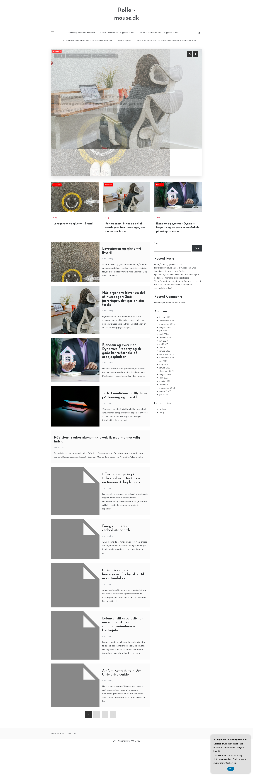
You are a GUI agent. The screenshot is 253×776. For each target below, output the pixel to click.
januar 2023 (164, 324)
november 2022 (166, 331)
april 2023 (164, 321)
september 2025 (167, 297)
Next (195, 54)
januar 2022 (164, 341)
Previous (189, 54)
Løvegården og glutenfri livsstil (73, 197)
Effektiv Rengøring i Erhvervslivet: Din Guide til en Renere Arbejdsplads (123, 452)
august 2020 (165, 364)
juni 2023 (163, 314)
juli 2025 (163, 304)
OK (230, 769)
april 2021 (164, 351)
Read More (190, 101)
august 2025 (165, 301)
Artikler (162, 382)
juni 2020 (163, 368)
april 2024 (164, 307)
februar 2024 (165, 311)
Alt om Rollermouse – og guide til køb (117, 32)
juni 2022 (163, 334)
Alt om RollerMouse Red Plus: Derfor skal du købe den (87, 40)
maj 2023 (163, 317)
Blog (59, 54)
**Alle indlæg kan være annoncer (80, 32)
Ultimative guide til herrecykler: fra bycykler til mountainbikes (123, 548)
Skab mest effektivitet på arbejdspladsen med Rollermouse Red (166, 40)
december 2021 (166, 344)
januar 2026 (164, 290)
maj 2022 (163, 338)
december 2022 (166, 327)
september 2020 (167, 361)
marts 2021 (164, 354)
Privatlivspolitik (124, 40)
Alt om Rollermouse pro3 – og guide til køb (158, 32)
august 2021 (165, 348)
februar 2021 (165, 358)
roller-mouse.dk (108, 54)
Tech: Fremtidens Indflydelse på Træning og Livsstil (177, 254)
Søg (156, 216)
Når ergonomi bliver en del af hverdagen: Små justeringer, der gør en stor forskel (125, 201)
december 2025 (166, 294)
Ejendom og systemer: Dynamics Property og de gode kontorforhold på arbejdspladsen (98, 101)
